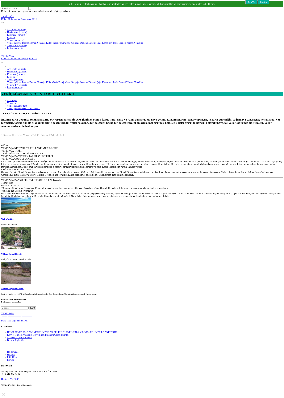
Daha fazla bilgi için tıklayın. (14, 320)
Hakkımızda (17, 32)
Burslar (10, 360)
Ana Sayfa (16, 29)
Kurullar (11, 37)
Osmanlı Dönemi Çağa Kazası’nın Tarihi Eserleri (103, 43)
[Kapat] (3, 394)
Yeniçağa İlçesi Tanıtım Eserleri (22, 43)
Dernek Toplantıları (16, 340)
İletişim (14, 48)
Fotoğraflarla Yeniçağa (68, 43)
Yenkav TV (17, 45)
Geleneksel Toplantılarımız (19, 337)
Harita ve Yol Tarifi (10, 379)
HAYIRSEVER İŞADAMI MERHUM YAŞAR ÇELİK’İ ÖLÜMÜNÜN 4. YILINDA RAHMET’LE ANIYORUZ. (62, 332)
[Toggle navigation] (2, 22)
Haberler (11, 354)
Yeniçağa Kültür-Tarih (47, 43)
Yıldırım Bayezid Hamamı (12, 289)
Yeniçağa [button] (15, 40)
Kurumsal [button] (16, 35)
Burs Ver (251, 2)
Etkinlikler (12, 357)
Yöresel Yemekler (134, 43)
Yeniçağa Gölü (7, 219)
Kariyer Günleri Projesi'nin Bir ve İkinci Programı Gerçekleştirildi (37, 335)
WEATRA (21, 387)
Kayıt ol (263, 2)
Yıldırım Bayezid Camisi (11, 254)
